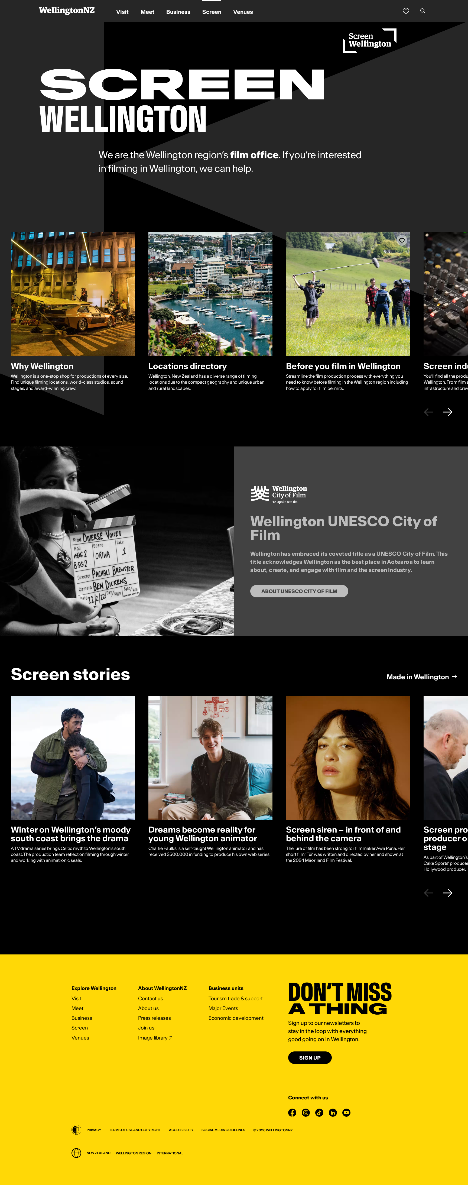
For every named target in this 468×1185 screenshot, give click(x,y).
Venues (80, 1038)
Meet (77, 1008)
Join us (146, 1028)
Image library (153, 1038)
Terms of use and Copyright (135, 1130)
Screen (80, 1028)
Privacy (94, 1130)
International (170, 1153)
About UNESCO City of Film (299, 591)
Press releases (154, 1018)
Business (82, 1018)
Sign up (310, 1058)
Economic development (236, 1018)
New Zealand (98, 1153)
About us (148, 1008)
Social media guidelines (223, 1130)
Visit (76, 998)
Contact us (150, 998)
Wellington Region (133, 1153)
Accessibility (181, 1130)
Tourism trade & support (236, 998)
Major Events (223, 1008)
